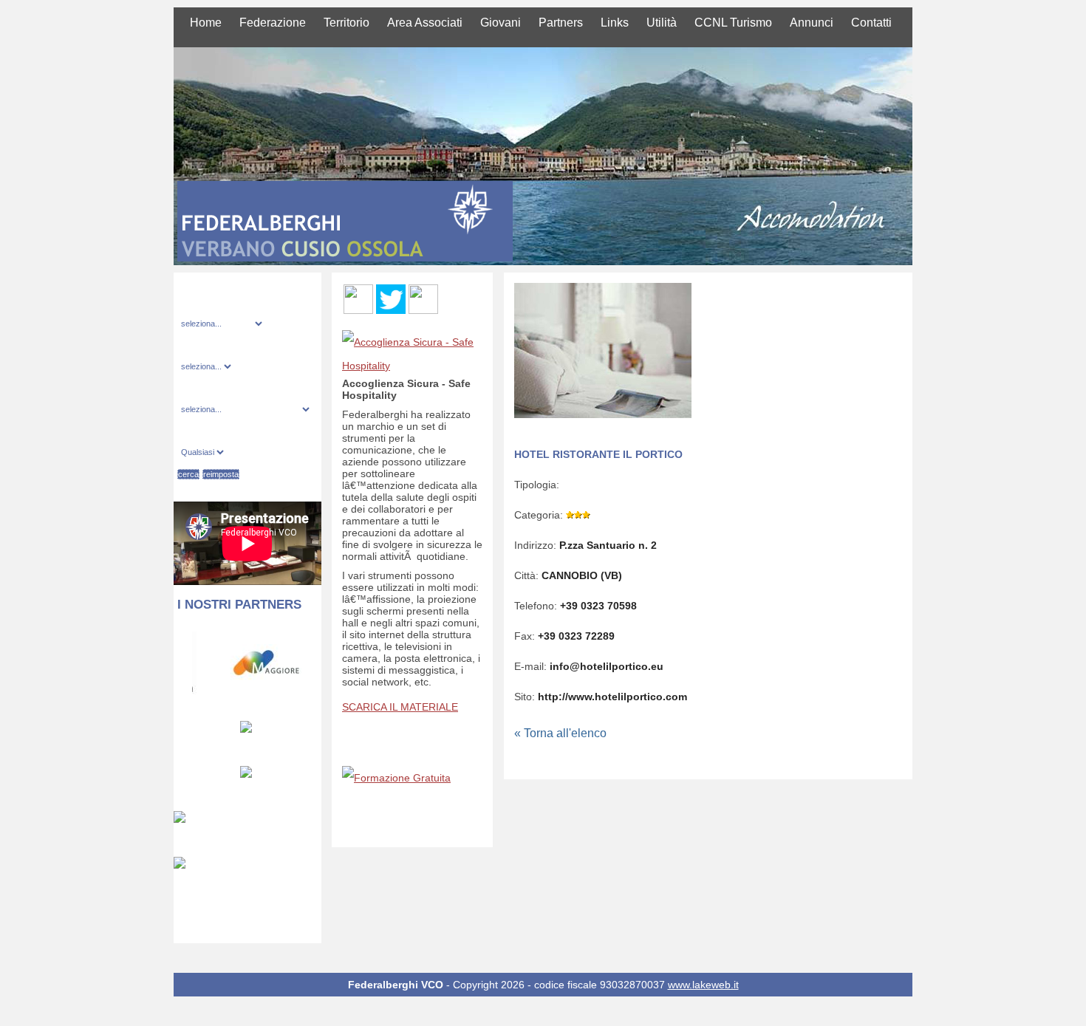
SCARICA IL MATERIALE (400, 707)
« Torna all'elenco (560, 733)
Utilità (661, 22)
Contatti (871, 22)
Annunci (811, 22)
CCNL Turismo (733, 22)
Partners (561, 22)
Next (312, 661)
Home (206, 22)
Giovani (500, 22)
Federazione (272, 22)
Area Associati (424, 22)
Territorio (346, 22)
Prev (183, 661)
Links (615, 22)
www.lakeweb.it (703, 985)
